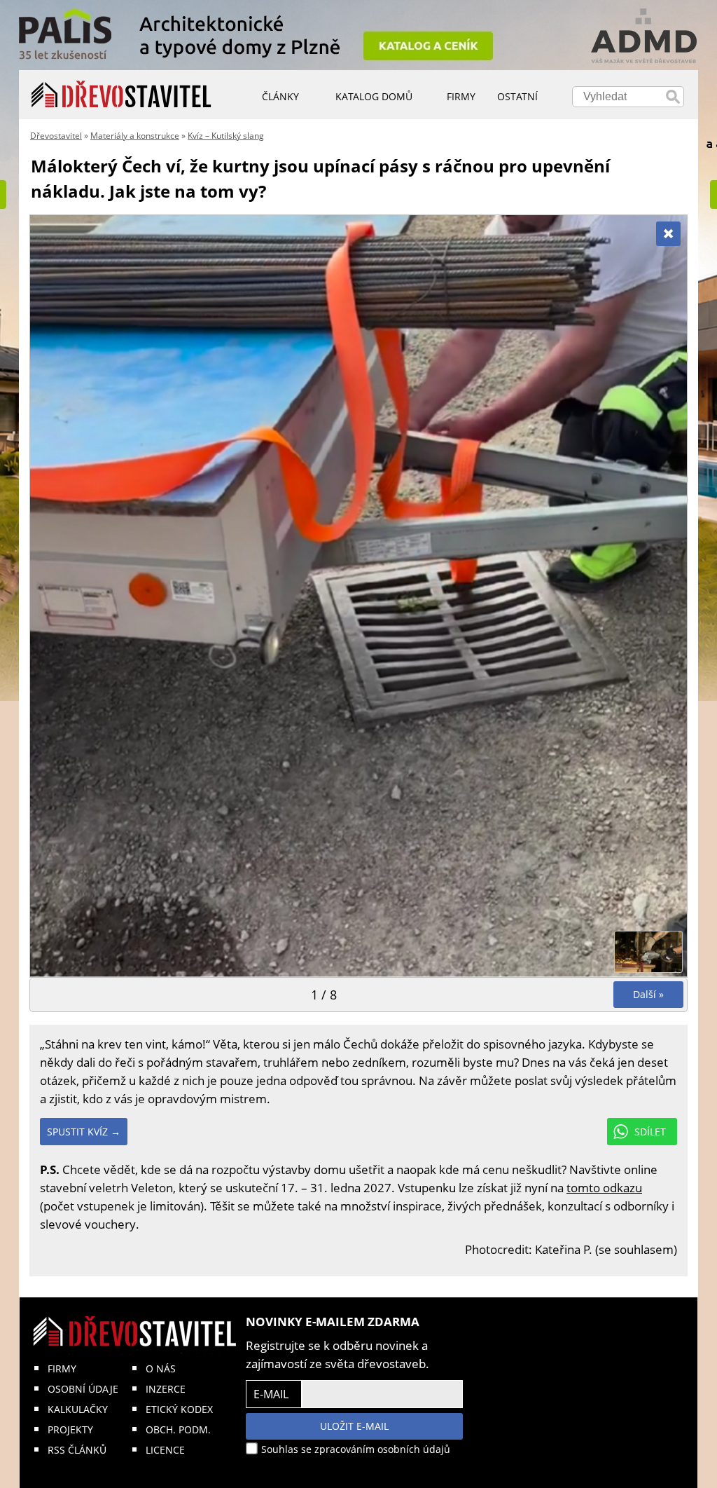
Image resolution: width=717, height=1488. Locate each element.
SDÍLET (650, 1131)
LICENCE (165, 1449)
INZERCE (166, 1388)
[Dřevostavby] (121, 94)
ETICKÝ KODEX (179, 1409)
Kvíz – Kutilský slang (226, 136)
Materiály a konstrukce (134, 136)
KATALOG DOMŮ (373, 96)
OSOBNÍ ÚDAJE (83, 1388)
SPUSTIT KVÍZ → (83, 1131)
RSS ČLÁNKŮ (77, 1449)
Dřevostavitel (56, 136)
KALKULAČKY (78, 1409)
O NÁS (161, 1368)
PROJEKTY (70, 1429)
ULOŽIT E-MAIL (354, 1426)
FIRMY (62, 1368)
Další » (648, 994)
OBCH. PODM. (178, 1429)
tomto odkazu (604, 1188)
